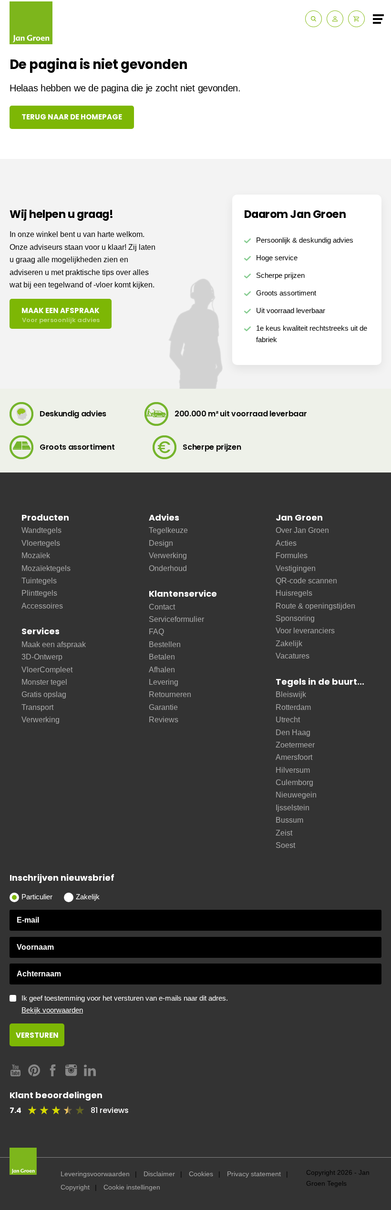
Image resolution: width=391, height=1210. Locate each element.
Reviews (163, 720)
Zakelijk (289, 643)
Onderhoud (168, 568)
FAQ (156, 632)
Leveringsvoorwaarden (95, 1174)
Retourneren (170, 694)
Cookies (201, 1174)
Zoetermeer (295, 745)
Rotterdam (293, 707)
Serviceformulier (176, 619)
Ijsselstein (292, 808)
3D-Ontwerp (41, 657)
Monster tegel (44, 682)
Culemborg (294, 782)
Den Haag (293, 732)
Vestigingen (296, 568)
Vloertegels (40, 543)
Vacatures (292, 656)
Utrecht (288, 720)
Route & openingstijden (315, 606)
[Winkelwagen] (356, 18)
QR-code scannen (306, 581)
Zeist (284, 833)
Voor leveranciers (305, 631)
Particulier (36, 897)
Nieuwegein (296, 795)
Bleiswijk (291, 694)
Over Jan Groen (302, 530)
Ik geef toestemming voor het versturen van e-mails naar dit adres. (124, 1004)
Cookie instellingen (131, 1187)
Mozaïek (35, 555)
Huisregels (294, 593)
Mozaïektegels (46, 568)
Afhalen (162, 670)
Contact (162, 607)
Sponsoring (295, 618)
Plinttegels (39, 593)
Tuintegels (39, 581)
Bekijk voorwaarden (52, 1010)
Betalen (162, 657)
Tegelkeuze (168, 530)
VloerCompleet (46, 670)
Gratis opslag (43, 694)
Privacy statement (254, 1174)
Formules (292, 555)
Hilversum (293, 770)
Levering (163, 682)
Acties (286, 543)
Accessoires (42, 606)
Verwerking (40, 720)
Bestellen (165, 644)
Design (161, 543)
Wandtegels (41, 530)
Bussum (289, 820)
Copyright (75, 1187)
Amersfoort (294, 757)
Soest (285, 845)
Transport (37, 707)
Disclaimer (159, 1174)
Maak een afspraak (53, 644)
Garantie (163, 707)
